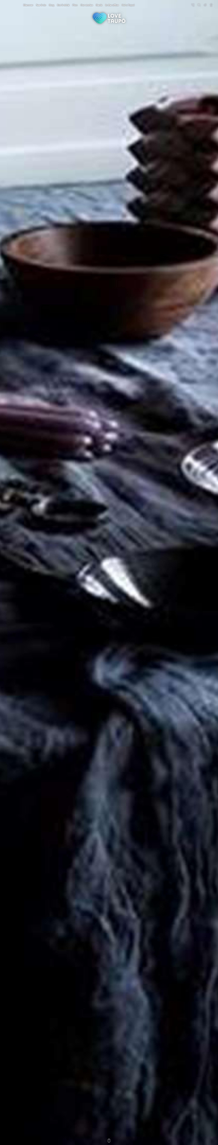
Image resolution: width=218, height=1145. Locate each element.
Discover (28, 5)
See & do (41, 5)
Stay (51, 5)
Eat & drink (63, 5)
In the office (112, 5)
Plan (74, 5)
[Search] (199, 5)
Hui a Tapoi (128, 5)
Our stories (86, 5)
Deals (99, 5)
